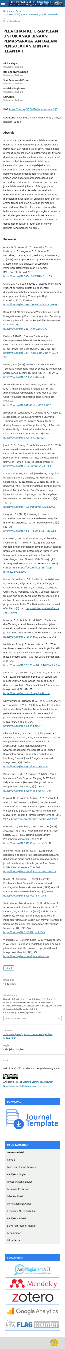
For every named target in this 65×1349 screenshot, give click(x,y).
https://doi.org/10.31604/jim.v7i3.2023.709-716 (29, 871)
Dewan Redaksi (15, 1152)
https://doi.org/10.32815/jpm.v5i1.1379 (25, 328)
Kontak (11, 1159)
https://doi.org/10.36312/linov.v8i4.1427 (25, 766)
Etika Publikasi (15, 1196)
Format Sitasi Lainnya (16, 1018)
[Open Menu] (3, 3)
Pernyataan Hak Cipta (19, 1203)
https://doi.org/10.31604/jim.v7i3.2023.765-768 (29, 636)
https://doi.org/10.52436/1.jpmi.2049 (24, 932)
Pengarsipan (14, 1233)
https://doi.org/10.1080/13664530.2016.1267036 (30, 530)
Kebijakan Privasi (16, 1218)
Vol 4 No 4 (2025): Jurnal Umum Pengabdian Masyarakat (31, 14)
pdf (10, 967)
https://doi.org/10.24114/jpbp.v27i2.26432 (27, 405)
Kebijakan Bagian (16, 1174)
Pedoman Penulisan (18, 1189)
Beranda (7, 10)
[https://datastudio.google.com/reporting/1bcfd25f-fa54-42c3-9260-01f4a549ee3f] (32, 1316)
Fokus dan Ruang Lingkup (21, 1167)
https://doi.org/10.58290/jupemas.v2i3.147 (27, 843)
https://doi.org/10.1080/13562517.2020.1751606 (30, 304)
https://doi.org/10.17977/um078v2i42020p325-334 (31, 665)
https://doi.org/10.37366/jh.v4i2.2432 (24, 377)
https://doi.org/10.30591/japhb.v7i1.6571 (34, 819)
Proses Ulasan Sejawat (19, 1181)
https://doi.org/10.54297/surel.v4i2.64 (24, 895)
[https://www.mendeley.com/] (32, 1288)
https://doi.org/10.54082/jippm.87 (22, 725)
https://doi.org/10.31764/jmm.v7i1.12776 (26, 956)
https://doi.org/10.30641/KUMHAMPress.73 (27, 276)
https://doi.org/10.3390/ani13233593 (24, 437)
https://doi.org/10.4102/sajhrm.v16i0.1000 (27, 465)
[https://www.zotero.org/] (32, 1302)
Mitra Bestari (14, 1240)
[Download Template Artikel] (32, 1129)
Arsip (18, 10)
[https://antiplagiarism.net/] (32, 1275)
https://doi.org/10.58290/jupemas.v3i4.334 (27, 790)
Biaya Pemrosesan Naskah (21, 1225)
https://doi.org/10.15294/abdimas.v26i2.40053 (29, 506)
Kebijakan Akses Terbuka (21, 1211)
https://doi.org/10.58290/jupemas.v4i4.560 (33, 109)
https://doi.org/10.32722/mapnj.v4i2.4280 (26, 693)
